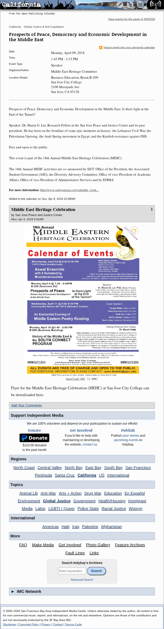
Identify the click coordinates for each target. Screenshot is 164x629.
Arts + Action (70, 493)
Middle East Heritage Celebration (43, 209)
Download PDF (75, 378)
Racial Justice (114, 508)
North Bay (74, 467)
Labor (40, 508)
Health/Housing (111, 501)
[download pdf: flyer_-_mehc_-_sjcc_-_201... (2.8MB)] (82, 301)
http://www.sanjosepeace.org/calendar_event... (69, 190)
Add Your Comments (26, 405)
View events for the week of (131, 19)
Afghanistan (111, 526)
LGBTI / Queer (61, 508)
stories (131, 435)
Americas (50, 526)
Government (84, 501)
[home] (37, 5)
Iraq (75, 526)
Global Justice (57, 501)
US (101, 475)
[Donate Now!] (34, 437)
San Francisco (138, 467)
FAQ (23, 545)
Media (27, 508)
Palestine (90, 526)
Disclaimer (9, 624)
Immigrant (137, 501)
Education (113, 493)
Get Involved (70, 545)
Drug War (92, 493)
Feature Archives (130, 545)
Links (94, 553)
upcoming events (126, 440)
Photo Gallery (98, 545)
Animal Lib (28, 493)
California (15, 26)
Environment (29, 501)
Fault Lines (75, 553)
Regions (18, 459)
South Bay (113, 467)
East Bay (93, 467)
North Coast (24, 467)
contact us (90, 444)
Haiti (65, 526)
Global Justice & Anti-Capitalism (44, 26)
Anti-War (48, 493)
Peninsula (43, 475)
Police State (88, 508)
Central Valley (50, 467)
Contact (58, 624)
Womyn (135, 508)
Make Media (43, 545)
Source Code (73, 624)
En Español (135, 493)
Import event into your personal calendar (129, 47)
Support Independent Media (37, 415)
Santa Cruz (65, 475)
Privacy (46, 624)
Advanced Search (82, 579)
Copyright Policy (29, 624)
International (118, 475)
